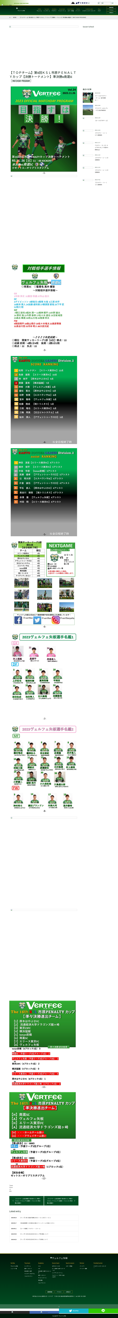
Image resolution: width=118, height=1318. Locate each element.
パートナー (78, 10)
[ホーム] (9, 16)
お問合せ (111, 12)
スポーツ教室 (71, 10)
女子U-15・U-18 (56, 1266)
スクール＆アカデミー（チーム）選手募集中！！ (101, 98)
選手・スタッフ (28, 1268)
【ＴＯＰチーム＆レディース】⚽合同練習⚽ (101, 109)
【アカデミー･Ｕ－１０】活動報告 (101, 171)
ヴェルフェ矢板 (21, 10)
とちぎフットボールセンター (89, 10)
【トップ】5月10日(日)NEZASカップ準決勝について (34, 1234)
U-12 (39, 1266)
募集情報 (111, 7)
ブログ (99, 10)
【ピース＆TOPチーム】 (101, 120)
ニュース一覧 (14, 1268)
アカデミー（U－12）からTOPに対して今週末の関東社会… (101, 147)
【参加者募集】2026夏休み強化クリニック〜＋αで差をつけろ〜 (37, 1223)
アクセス (111, 10)
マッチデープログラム (29, 1273)
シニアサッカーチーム (57, 1272)
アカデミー (54, 10)
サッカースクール (42, 1277)
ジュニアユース (41, 1283)
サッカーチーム (62, 10)
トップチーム (47, 10)
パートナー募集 (83, 1268)
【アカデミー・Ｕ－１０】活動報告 (101, 134)
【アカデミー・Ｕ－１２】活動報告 (101, 183)
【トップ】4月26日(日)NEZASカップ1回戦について (34, 1239)
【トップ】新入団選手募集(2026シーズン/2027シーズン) (35, 1217)
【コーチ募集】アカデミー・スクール (30, 1228)
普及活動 (40, 1280)
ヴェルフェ (39, 10)
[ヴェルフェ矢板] (59, 1258)
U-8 (39, 1268)
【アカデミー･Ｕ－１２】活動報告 (101, 159)
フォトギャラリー (28, 1276)
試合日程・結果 (28, 1271)
